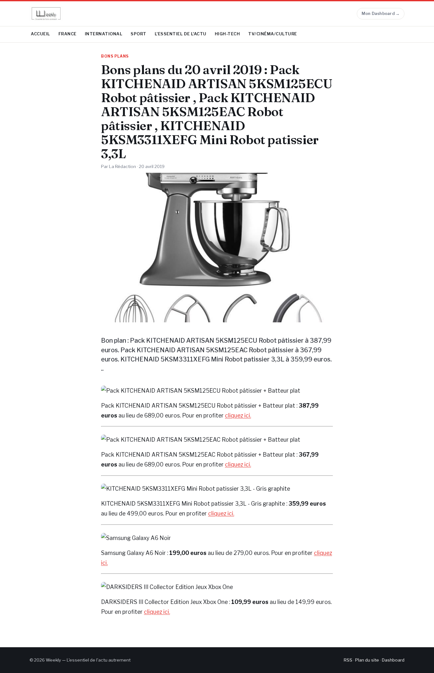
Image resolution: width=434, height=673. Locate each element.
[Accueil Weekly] (46, 13)
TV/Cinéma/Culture (272, 34)
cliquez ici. (238, 415)
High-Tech (227, 34)
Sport (138, 34)
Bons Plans (115, 56)
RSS (348, 659)
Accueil (40, 34)
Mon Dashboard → (381, 13)
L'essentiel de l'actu (181, 34)
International (104, 34)
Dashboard (393, 659)
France (67, 34)
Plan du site (367, 659)
